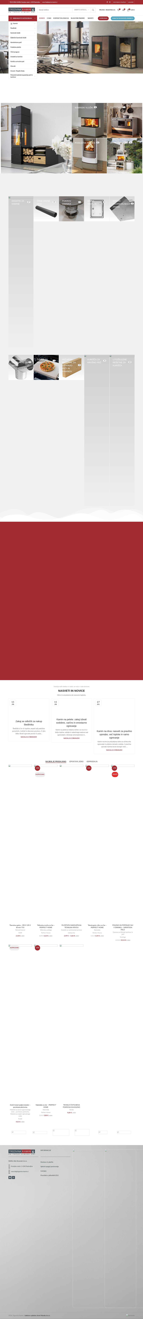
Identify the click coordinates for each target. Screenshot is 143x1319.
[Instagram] (13, 1177)
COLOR (96, 92)
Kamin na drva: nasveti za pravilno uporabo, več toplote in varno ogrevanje (114, 734)
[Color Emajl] (82, 1132)
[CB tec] (61, 1132)
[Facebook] (9, 1177)
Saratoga (123, 937)
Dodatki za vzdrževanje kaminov (71, 930)
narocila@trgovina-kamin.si (49, 2)
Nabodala (97, 930)
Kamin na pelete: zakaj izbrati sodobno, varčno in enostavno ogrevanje (71, 722)
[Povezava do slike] (21, 1152)
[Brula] (19, 1132)
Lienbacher (71, 933)
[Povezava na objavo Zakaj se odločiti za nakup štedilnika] (28, 708)
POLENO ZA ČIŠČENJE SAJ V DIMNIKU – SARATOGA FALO (122, 927)
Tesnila (71, 1110)
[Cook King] (103, 1132)
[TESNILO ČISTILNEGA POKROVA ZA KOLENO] (71, 1023)
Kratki (20, 1119)
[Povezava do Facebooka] (107, 2)
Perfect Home (45, 933)
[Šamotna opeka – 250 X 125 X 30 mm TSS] (20, 844)
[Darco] (124, 1132)
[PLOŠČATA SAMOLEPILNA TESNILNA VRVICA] (71, 844)
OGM (20, 933)
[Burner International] (39, 1132)
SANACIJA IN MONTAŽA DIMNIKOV (122, 18)
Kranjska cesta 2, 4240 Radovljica (22, 1166)
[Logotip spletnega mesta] (21, 10)
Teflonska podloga (46, 930)
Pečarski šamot (20, 930)
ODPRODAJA (103, 18)
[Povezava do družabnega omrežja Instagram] (109, 2)
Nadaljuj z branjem (29, 737)
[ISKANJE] (93, 10)
